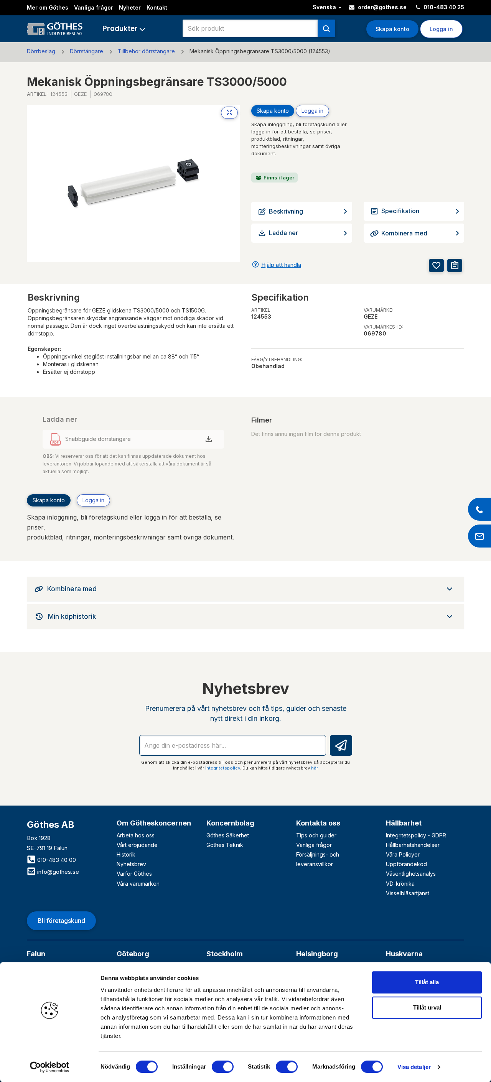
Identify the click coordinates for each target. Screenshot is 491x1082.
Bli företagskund (61, 920)
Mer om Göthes (47, 7)
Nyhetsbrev (131, 864)
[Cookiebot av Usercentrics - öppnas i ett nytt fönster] (49, 1067)
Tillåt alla (427, 982)
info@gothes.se (57, 871)
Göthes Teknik (224, 845)
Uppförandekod (406, 864)
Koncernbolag (230, 823)
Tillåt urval (427, 1007)
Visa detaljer (414, 1067)
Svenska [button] (325, 7)
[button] (124, 29)
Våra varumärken (138, 883)
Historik (126, 854)
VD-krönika (400, 883)
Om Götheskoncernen (154, 823)
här (314, 768)
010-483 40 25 (443, 7)
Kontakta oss (318, 823)
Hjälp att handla (281, 264)
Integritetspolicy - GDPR (416, 835)
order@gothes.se (382, 7)
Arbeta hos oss (136, 835)
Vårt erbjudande (137, 845)
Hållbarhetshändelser (413, 845)
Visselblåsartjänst (407, 893)
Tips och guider (316, 835)
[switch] (223, 1067)
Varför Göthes (134, 873)
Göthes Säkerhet (227, 835)
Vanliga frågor (93, 7)
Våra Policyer (403, 854)
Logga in (312, 110)
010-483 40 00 (56, 859)
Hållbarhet (404, 823)
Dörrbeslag (41, 51)
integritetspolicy (222, 768)
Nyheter (130, 7)
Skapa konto (392, 29)
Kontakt (157, 7)
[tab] (245, 589)
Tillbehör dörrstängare (146, 51)
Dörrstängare (86, 51)
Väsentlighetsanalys (411, 873)
